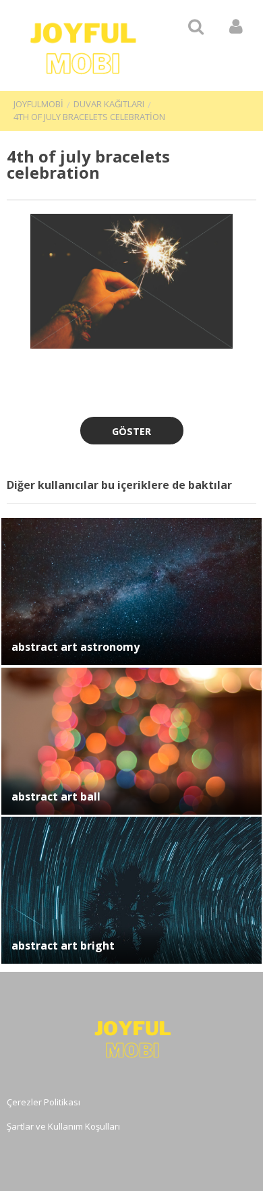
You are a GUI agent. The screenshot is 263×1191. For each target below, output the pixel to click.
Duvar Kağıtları (109, 104)
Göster (131, 431)
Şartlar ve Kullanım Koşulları (63, 1126)
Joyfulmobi (38, 104)
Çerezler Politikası (43, 1102)
